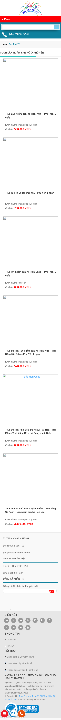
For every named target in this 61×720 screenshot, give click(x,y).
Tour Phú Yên (30, 5)
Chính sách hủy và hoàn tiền (20, 663)
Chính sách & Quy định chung (20, 657)
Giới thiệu (11, 639)
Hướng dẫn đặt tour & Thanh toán (22, 670)
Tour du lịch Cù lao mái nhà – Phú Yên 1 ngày (29, 193)
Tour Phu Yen (25, 696)
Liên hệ (10, 646)
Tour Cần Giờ (11, 699)
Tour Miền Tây (49, 696)
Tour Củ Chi (37, 696)
